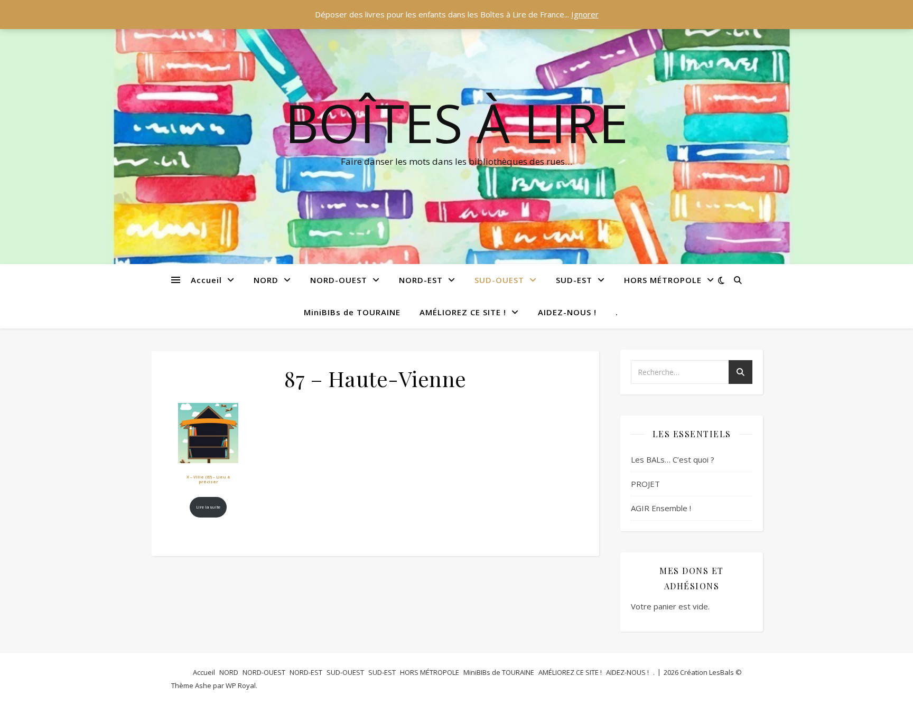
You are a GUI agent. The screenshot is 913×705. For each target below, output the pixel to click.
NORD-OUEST (338, 280)
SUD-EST (574, 280)
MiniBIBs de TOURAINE (352, 312)
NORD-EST (421, 280)
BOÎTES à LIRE (456, 122)
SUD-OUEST (499, 280)
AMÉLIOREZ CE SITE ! (463, 312)
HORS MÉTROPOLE (663, 280)
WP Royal (241, 685)
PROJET (645, 483)
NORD (266, 280)
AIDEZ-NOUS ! (567, 312)
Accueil (206, 280)
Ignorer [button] (585, 14)
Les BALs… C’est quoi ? (672, 459)
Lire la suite (208, 507)
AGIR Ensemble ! (661, 508)
